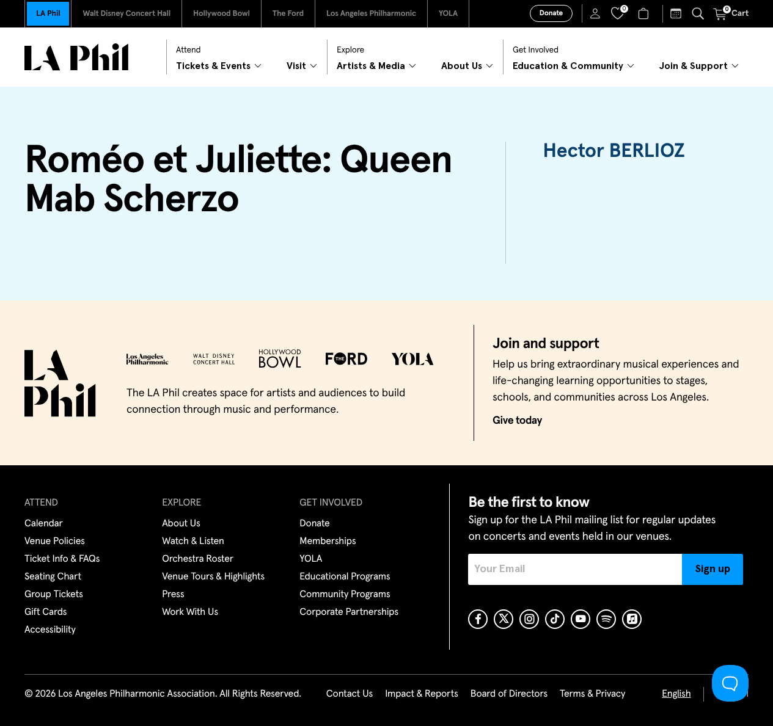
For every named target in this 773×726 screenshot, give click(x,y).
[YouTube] (580, 619)
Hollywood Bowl (221, 14)
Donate (551, 13)
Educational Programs (344, 577)
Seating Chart (52, 577)
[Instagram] (529, 619)
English (676, 694)
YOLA (448, 14)
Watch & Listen (193, 541)
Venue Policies (54, 541)
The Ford (288, 14)
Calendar (43, 524)
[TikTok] (555, 619)
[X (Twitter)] (503, 619)
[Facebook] (478, 619)
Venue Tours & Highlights (213, 577)
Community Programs (344, 595)
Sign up (712, 569)
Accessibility (50, 630)
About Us (181, 524)
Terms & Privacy (592, 694)
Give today (517, 420)
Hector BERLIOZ (613, 151)
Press (173, 595)
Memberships (327, 541)
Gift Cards (45, 612)
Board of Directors (509, 694)
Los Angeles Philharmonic (371, 14)
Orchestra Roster (197, 559)
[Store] (645, 13)
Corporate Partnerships (348, 612)
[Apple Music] (632, 619)
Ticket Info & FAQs (62, 559)
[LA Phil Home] (76, 57)
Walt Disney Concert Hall (126, 14)
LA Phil (48, 14)
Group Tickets (53, 595)
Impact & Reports (421, 694)
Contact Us (349, 694)
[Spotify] (606, 619)
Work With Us (190, 612)
